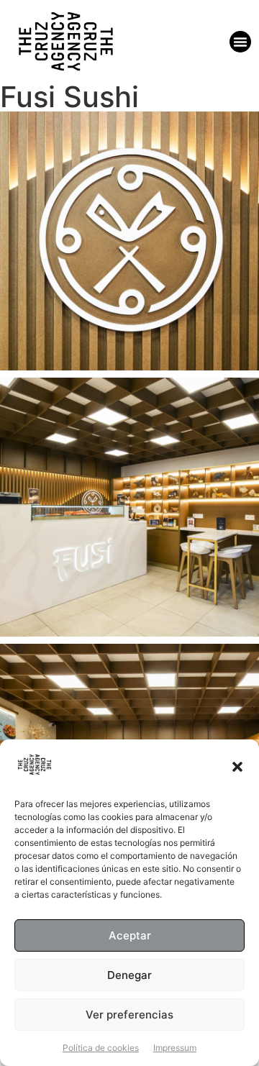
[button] (237, 767)
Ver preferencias (129, 1014)
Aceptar (130, 935)
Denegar (129, 975)
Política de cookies (101, 1047)
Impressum (174, 1047)
